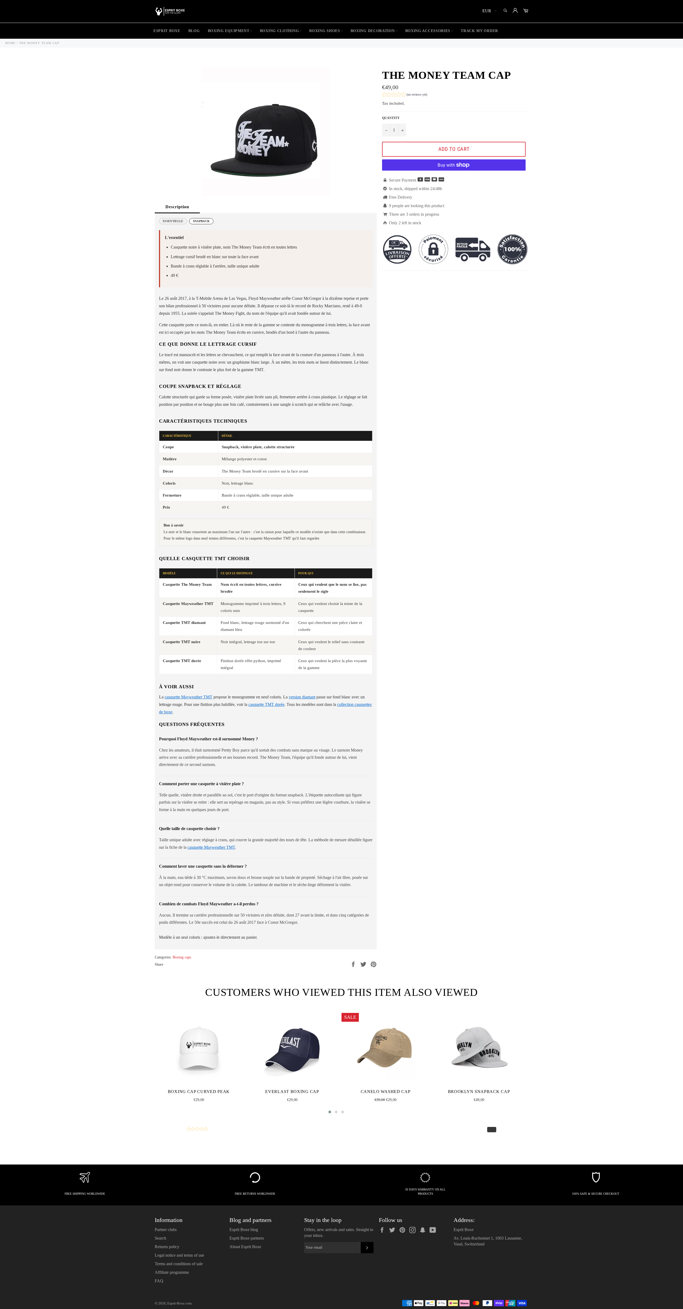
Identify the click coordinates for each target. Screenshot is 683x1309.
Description (177, 207)
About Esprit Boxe (245, 1246)
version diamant (302, 697)
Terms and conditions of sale (179, 1263)
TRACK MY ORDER (479, 31)
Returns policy (167, 1246)
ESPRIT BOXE (166, 31)
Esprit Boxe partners (246, 1238)
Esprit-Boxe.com (179, 1303)
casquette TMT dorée (266, 704)
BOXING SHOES (324, 31)
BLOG (194, 31)
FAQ (159, 1281)
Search (160, 1238)
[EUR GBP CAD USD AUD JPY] (488, 11)
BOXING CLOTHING (279, 31)
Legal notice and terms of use (179, 1255)
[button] (404, 95)
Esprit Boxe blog (243, 1229)
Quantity (391, 118)
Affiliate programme (172, 1272)
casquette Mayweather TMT (188, 697)
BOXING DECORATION (373, 31)
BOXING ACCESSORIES (428, 31)
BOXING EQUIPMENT (228, 31)
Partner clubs (166, 1229)
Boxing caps (182, 957)
